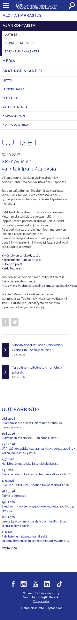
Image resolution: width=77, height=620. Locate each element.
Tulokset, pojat (12, 264)
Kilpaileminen (13, 116)
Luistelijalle (13, 89)
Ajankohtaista (19, 26)
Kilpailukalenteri (19, 43)
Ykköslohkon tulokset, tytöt (21, 255)
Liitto (7, 80)
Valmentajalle (15, 107)
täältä (57, 277)
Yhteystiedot (41, 601)
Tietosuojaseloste (32, 608)
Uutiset (11, 34)
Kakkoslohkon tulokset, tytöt (21, 259)
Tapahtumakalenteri (22, 51)
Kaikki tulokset (12, 268)
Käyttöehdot (54, 608)
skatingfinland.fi (22, 71)
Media (8, 61)
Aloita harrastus (21, 15)
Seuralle (10, 98)
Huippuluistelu (15, 124)
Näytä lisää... (10, 548)
